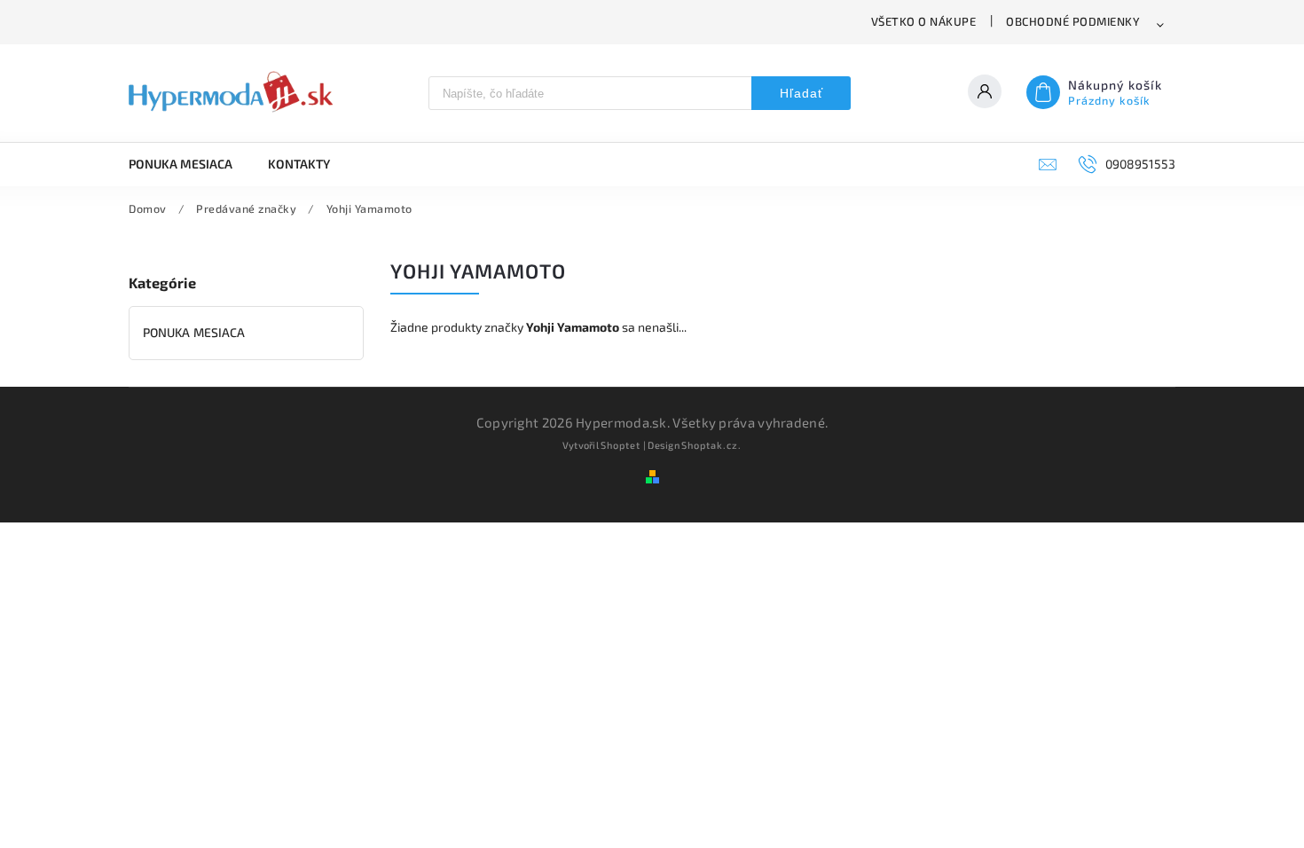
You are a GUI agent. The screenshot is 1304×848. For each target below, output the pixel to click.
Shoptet (620, 445)
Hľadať (801, 93)
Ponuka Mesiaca (194, 332)
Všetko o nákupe (924, 21)
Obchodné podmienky (1073, 21)
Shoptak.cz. (711, 445)
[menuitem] (189, 164)
